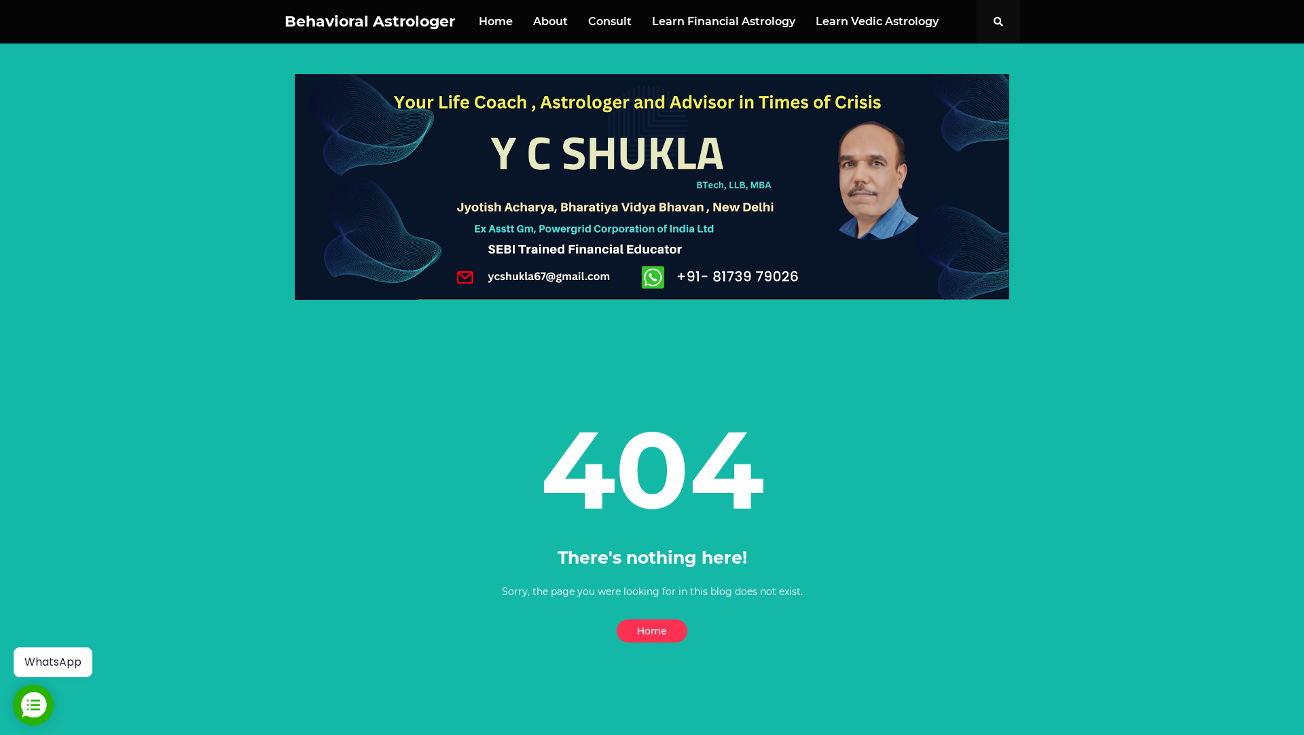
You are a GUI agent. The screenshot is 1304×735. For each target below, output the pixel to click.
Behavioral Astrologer (370, 21)
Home (652, 631)
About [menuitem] (550, 21)
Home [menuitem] (496, 21)
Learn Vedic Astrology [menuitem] (877, 21)
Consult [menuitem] (610, 21)
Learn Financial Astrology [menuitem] (723, 21)
